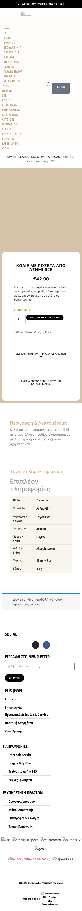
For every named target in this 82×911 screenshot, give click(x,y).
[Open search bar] (48, 84)
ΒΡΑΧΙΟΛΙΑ (9, 105)
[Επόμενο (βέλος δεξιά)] (75, 456)
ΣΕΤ (4, 95)
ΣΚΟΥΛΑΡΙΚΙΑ (11, 110)
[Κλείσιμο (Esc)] (68, 4)
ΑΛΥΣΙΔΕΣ (8, 119)
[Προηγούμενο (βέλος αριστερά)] (7, 456)
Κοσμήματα (40, 157)
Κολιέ (56, 157)
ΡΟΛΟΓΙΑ (8, 139)
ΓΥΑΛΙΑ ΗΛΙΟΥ (11, 134)
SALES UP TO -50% (11, 83)
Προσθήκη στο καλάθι (45, 317)
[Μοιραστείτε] (77, 4)
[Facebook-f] (46, 645)
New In (7, 91)
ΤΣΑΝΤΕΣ (7, 129)
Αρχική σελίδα (18, 157)
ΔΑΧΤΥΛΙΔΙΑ (10, 115)
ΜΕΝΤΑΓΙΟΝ (10, 124)
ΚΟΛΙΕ (6, 100)
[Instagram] (35, 645)
